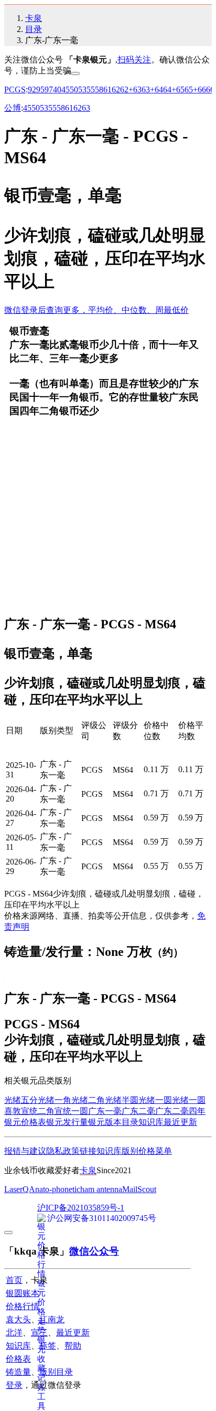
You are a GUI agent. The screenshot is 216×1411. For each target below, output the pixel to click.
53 (82, 89)
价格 (146, 1150)
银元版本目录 (113, 1122)
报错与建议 (25, 1150)
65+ (191, 89)
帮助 (72, 1345)
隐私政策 (63, 1150)
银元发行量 (67, 1122)
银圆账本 (22, 1293)
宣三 (39, 1332)
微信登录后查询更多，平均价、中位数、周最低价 (96, 310)
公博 (12, 107)
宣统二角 (38, 1111)
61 (107, 89)
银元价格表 (25, 1122)
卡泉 (33, 18)
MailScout (139, 1189)
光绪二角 (88, 1100)
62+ (126, 89)
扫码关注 (134, 59)
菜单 (163, 1150)
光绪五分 (21, 1100)
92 (32, 89)
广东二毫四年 (180, 1111)
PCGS (15, 89)
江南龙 (51, 1319)
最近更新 (180, 1122)
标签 (47, 1345)
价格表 (18, 1358)
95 (40, 89)
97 (49, 89)
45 (65, 89)
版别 (130, 1150)
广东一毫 (105, 1111)
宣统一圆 (71, 1111)
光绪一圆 (155, 1100)
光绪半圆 (121, 1100)
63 (137, 89)
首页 (14, 1280)
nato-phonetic (57, 1189)
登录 (14, 1385)
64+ (169, 89)
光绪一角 (54, 1100)
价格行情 (22, 1306)
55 (91, 89)
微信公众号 (94, 1251)
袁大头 (18, 1319)
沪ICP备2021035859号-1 (80, 1207)
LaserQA (19, 1189)
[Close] (75, 73)
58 (99, 89)
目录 (33, 29)
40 (57, 89)
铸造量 (18, 1371)
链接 (88, 1150)
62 (116, 89)
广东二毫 (138, 1111)
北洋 (14, 1332)
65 (180, 89)
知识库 (151, 1122)
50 (74, 89)
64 (159, 89)
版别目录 (56, 1371)
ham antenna (101, 1189)
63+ (148, 89)
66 (202, 89)
